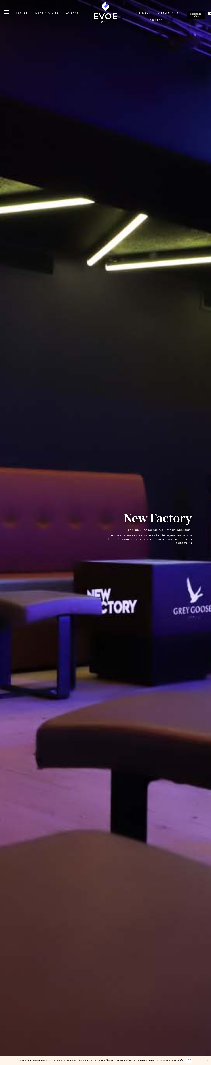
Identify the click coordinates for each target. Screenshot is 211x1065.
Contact (155, 19)
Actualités (168, 12)
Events (72, 12)
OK (189, 1060)
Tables (22, 12)
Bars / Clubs (47, 12)
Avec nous (141, 12)
